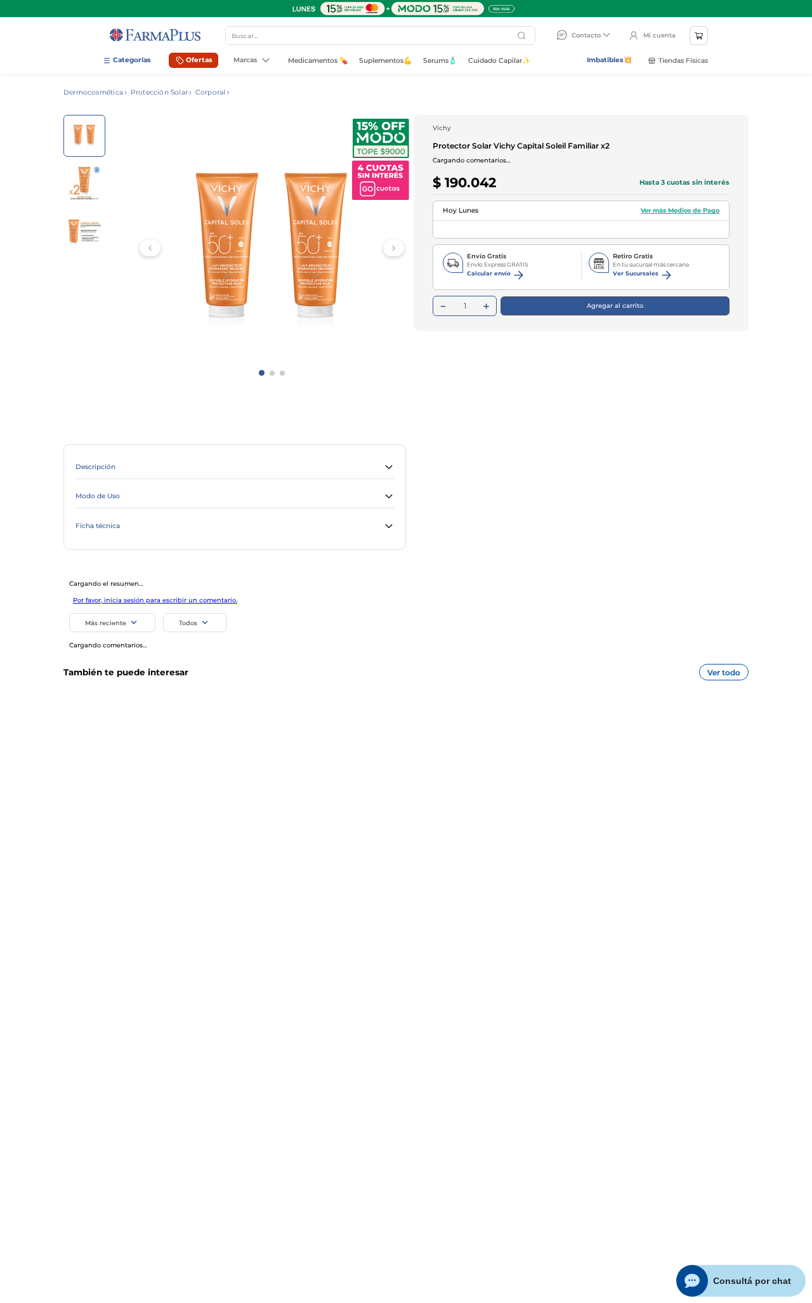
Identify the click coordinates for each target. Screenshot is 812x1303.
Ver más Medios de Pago (680, 225)
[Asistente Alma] (741, 1281)
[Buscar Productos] (523, 35)
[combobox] (380, 35)
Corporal (210, 92)
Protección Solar (159, 92)
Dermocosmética (93, 92)
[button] (234, 467)
